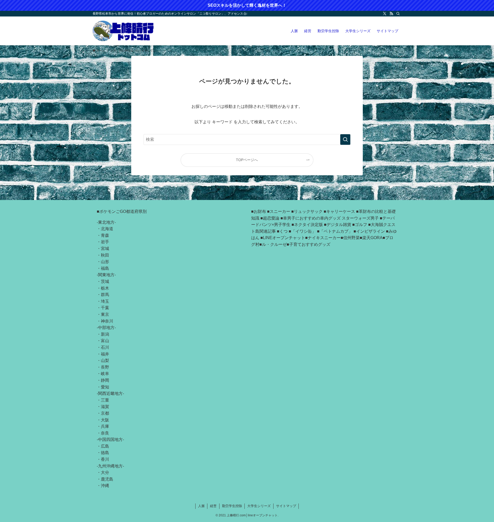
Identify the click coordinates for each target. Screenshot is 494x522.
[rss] (391, 13)
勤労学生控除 (232, 506)
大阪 (105, 420)
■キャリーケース (339, 211)
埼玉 (105, 301)
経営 (213, 506)
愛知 (105, 387)
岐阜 (105, 373)
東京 (105, 314)
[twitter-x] (384, 13)
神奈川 (107, 321)
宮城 (105, 248)
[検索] (398, 13)
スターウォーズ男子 (360, 218)
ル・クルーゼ (274, 244)
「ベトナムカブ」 (336, 231)
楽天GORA (372, 238)
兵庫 (105, 426)
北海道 (107, 229)
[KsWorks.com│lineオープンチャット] (123, 31)
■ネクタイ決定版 (307, 224)
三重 (105, 400)
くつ (283, 231)
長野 (105, 367)
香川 (105, 459)
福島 (105, 268)
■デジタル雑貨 (337, 224)
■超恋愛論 (269, 218)
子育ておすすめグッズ (309, 244)
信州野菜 (351, 238)
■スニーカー (278, 211)
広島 (105, 446)
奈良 (105, 433)
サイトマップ (286, 506)
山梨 (105, 360)
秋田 (105, 255)
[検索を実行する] (345, 139)
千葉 (105, 308)
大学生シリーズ (259, 506)
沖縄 (105, 485)
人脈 (201, 506)
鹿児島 (107, 479)
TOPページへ (247, 160)
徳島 (105, 452)
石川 (105, 347)
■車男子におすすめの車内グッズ (310, 218)
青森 (105, 235)
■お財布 (258, 211)
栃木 (105, 288)
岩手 (105, 242)
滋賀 (105, 406)
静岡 (105, 380)
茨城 (105, 281)
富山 (105, 340)
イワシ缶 (303, 231)
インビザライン (370, 231)
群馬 (105, 294)
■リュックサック (307, 211)
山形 (105, 261)
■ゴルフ (359, 224)
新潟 (105, 334)
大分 (105, 472)
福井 (105, 354)
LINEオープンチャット (284, 238)
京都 (105, 413)
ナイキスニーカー (324, 238)
